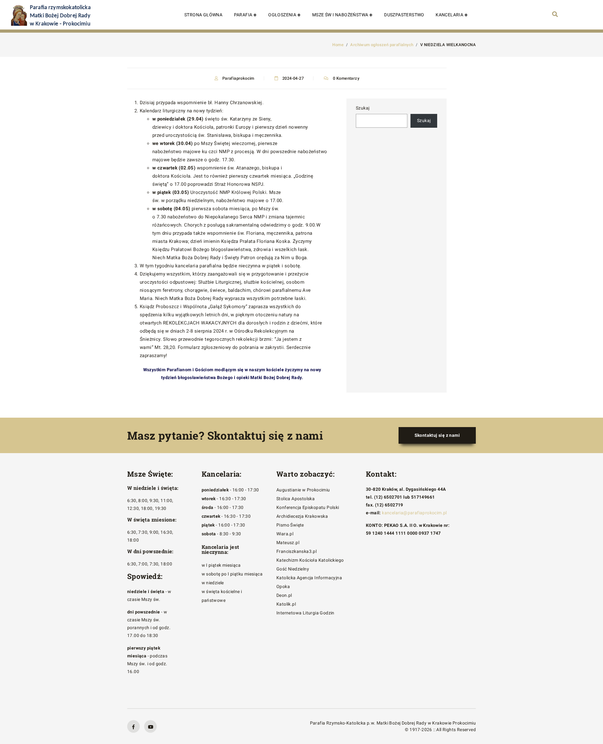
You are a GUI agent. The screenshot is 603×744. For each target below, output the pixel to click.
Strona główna (203, 14)
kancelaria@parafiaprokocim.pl (414, 512)
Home (338, 44)
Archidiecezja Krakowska (302, 516)
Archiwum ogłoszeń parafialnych (381, 44)
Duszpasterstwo (404, 14)
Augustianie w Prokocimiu (303, 489)
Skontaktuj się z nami (437, 435)
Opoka (283, 586)
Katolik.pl (286, 604)
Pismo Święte (290, 524)
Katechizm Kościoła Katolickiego (310, 560)
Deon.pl (284, 595)
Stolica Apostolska (295, 498)
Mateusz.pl (287, 542)
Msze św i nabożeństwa (340, 14)
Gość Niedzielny (292, 568)
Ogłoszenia (282, 14)
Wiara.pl (284, 533)
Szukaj (362, 107)
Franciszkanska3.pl (296, 551)
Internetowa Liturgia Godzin (305, 612)
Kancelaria (449, 14)
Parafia (243, 14)
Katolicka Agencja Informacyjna (309, 577)
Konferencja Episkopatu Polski (307, 507)
